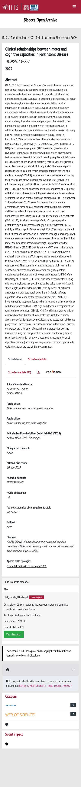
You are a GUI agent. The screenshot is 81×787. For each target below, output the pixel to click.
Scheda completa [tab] (37, 359)
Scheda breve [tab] (15, 359)
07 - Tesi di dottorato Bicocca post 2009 (54, 37)
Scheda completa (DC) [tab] (19, 372)
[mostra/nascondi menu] (74, 6)
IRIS (4, 37)
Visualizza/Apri (13, 634)
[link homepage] (11, 7)
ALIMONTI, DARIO (17, 61)
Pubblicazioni (19, 37)
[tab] (38, 373)
